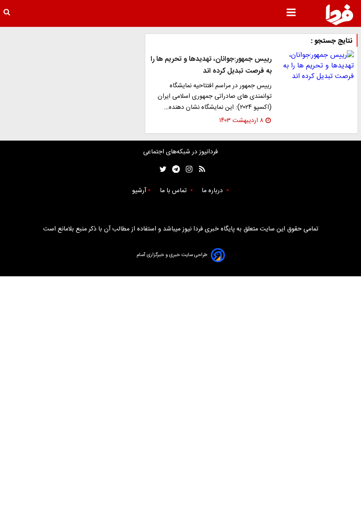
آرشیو (139, 191)
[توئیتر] (161, 169)
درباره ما (213, 191)
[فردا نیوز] (339, 15)
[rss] (199, 169)
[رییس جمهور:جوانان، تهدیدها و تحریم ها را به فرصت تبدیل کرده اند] (316, 66)
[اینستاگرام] (187, 169)
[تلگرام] (173, 169)
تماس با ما (174, 191)
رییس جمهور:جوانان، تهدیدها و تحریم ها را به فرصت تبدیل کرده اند (211, 65)
